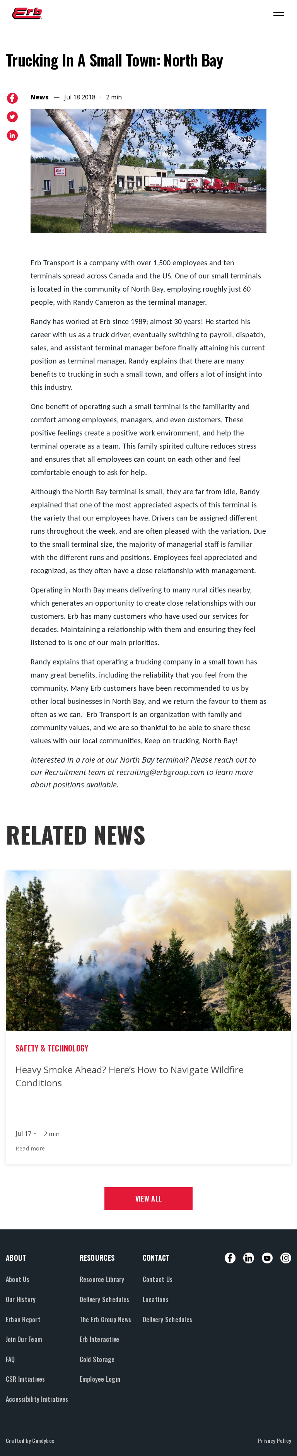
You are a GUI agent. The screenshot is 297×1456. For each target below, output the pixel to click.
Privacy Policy (274, 1440)
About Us (17, 1279)
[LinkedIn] (248, 1258)
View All (148, 1198)
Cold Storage (97, 1359)
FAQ (10, 1359)
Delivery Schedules (104, 1299)
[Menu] (278, 13)
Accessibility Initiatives (37, 1399)
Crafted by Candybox (30, 1440)
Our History (21, 1299)
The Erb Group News (105, 1319)
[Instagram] (285, 1258)
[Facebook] (230, 1258)
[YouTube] (267, 1258)
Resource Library (102, 1279)
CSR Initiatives (25, 1379)
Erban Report (23, 1319)
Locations (156, 1299)
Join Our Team (24, 1339)
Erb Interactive (99, 1339)
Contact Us (157, 1279)
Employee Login (100, 1379)
